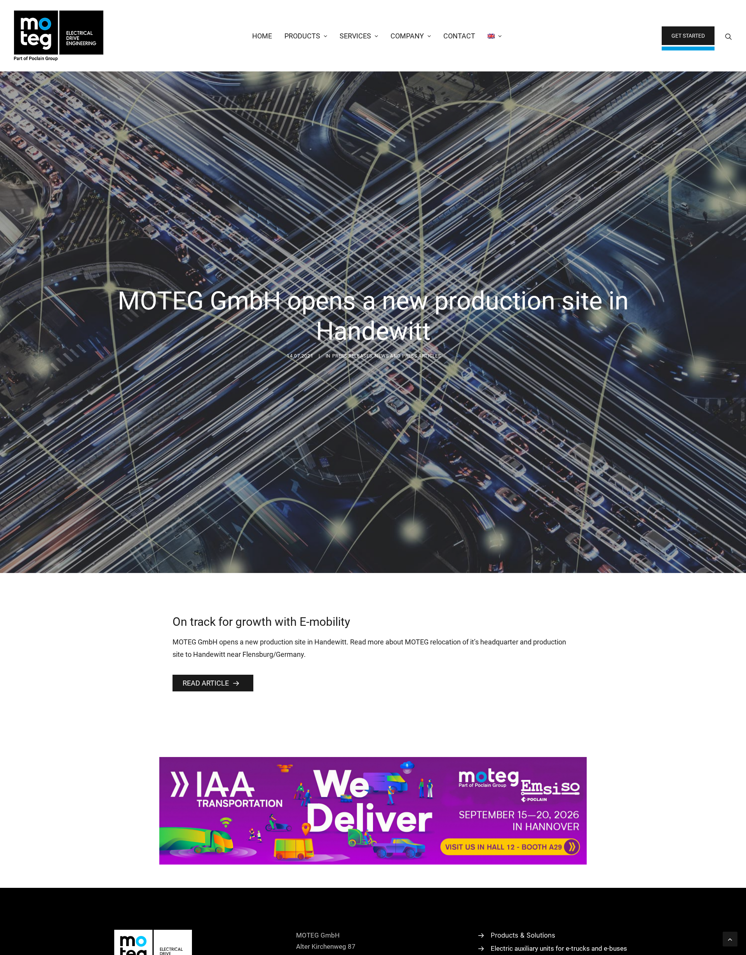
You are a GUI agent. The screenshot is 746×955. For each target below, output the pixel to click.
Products (302, 36)
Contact (459, 36)
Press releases (352, 356)
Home (262, 36)
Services (355, 36)
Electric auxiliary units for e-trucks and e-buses (559, 948)
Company (407, 36)
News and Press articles (408, 356)
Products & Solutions (523, 935)
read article (206, 683)
